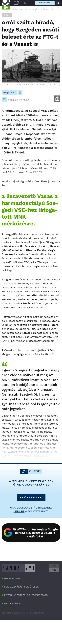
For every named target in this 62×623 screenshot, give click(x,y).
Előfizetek (44, 3)
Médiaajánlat (13, 603)
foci (17, 9)
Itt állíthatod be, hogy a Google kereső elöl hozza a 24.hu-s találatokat (35, 533)
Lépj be (19, 511)
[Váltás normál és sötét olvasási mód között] (25, 3)
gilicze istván (42, 9)
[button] (57, 8)
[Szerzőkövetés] (20, 92)
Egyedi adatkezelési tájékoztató (26, 595)
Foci (7, 15)
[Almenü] (16, 3)
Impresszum (12, 578)
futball (27, 9)
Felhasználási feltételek (21, 586)
